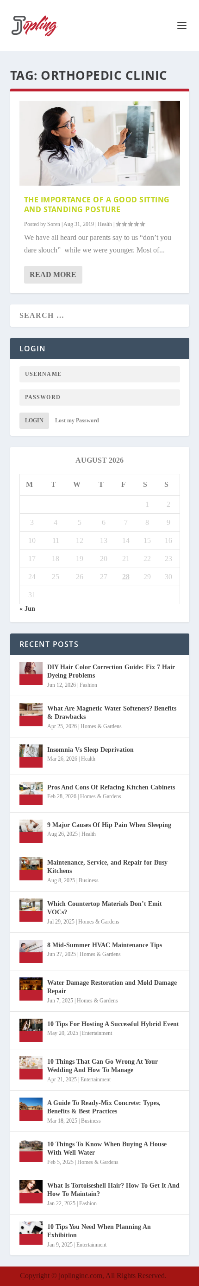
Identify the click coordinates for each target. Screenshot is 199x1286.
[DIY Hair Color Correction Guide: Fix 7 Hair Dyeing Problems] (31, 673)
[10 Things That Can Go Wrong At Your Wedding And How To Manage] (31, 1067)
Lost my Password (77, 420)
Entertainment (97, 1033)
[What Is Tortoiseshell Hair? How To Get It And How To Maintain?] (31, 1191)
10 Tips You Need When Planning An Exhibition (99, 1231)
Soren (53, 224)
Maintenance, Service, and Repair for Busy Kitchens (107, 866)
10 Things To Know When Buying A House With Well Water (107, 1148)
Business (89, 880)
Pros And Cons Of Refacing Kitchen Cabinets (111, 787)
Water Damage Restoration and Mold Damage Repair (112, 987)
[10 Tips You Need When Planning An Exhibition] (31, 1233)
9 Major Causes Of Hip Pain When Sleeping (109, 824)
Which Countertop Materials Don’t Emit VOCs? (104, 908)
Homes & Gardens (101, 726)
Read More (53, 274)
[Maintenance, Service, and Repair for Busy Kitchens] (31, 868)
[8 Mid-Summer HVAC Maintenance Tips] (31, 951)
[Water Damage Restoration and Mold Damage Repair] (31, 989)
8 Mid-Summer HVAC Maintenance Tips (104, 945)
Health (105, 224)
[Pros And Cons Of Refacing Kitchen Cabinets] (31, 793)
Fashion (88, 685)
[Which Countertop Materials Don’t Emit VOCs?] (31, 910)
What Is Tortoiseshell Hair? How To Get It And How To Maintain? (113, 1189)
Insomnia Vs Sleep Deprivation (90, 749)
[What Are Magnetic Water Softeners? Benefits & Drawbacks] (31, 714)
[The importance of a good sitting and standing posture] (99, 143)
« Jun (27, 608)
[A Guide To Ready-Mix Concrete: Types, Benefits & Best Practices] (31, 1109)
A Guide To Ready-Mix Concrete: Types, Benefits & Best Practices (104, 1107)
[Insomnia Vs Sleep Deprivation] (31, 756)
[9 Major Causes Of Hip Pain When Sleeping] (31, 831)
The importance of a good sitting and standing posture (97, 204)
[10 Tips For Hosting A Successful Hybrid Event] (31, 1030)
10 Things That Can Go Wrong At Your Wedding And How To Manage (102, 1065)
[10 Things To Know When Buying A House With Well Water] (31, 1150)
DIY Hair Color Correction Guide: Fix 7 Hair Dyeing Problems (111, 671)
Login (34, 420)
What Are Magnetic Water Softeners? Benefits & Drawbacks (111, 712)
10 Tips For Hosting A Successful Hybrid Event (113, 1024)
